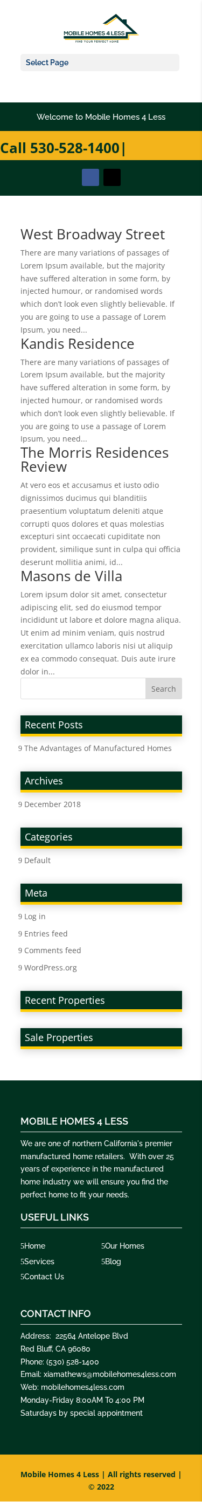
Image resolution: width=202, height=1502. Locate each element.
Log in (35, 916)
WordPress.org (50, 967)
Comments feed (52, 950)
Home (34, 1246)
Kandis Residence (77, 343)
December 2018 (52, 804)
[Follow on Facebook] (90, 177)
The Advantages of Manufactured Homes (98, 748)
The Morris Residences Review (94, 459)
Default (37, 860)
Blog (113, 1261)
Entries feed (46, 933)
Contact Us (44, 1276)
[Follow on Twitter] (112, 177)
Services (39, 1261)
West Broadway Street (92, 234)
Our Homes (124, 1246)
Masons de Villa (71, 575)
